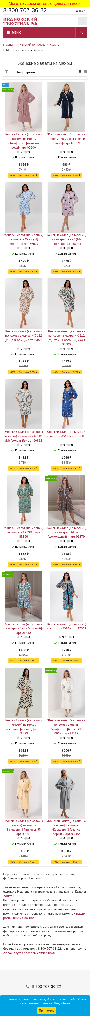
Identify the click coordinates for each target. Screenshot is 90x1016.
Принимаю (46, 1010)
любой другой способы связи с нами (29, 953)
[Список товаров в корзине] (83, 24)
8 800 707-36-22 (25, 10)
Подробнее (62, 1003)
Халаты (8, 896)
